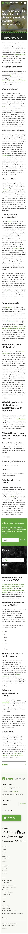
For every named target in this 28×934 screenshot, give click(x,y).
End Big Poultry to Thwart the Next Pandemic (12, 913)
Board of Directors (6, 856)
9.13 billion (9, 307)
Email (3, 536)
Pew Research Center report (9, 107)
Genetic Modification (9, 34)
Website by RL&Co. (5, 928)
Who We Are (5, 847)
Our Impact (4, 851)
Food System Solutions (7, 892)
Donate (9, 925)
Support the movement (11, 818)
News (3, 901)
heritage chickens (10, 321)
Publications (5, 870)
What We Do (5, 866)
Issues (4, 878)
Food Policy (4, 890)
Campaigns (4, 868)
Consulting (4, 873)
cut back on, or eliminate (16, 755)
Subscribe (23, 540)
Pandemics (4, 897)
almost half (10, 497)
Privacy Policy (14, 925)
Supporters (4, 861)
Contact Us (15, 791)
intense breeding (6, 75)
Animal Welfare (5, 882)
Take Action (5, 906)
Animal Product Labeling (8, 880)
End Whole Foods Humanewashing (10, 911)
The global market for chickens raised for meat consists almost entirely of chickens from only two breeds (13, 586)
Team (3, 854)
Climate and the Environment (9, 887)
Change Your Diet (6, 908)
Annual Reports (5, 859)
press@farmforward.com (8, 789)
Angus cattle (6, 155)
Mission (4, 849)
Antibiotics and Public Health (9, 885)
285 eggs (6, 189)
